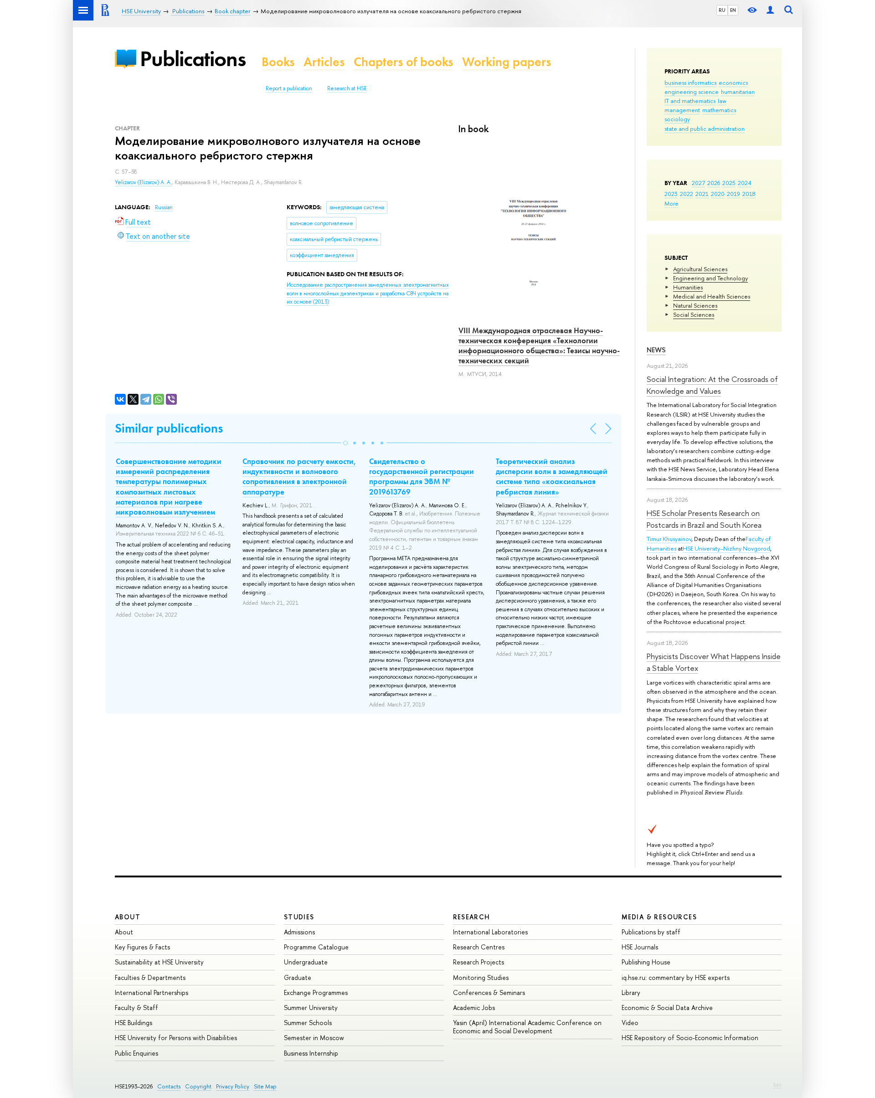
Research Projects (478, 962)
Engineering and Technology (710, 278)
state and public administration (704, 128)
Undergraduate (306, 962)
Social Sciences (693, 314)
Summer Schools (308, 1022)
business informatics (690, 82)
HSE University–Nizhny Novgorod (726, 548)
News (656, 350)
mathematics (719, 110)
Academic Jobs (474, 1007)
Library (631, 992)
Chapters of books (403, 62)
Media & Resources (659, 916)
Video (630, 1022)
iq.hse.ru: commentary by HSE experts (676, 977)
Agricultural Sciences (700, 269)
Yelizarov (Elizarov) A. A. (143, 182)
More (671, 203)
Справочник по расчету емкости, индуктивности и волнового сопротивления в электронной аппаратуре (299, 476)
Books (278, 62)
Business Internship (311, 1053)
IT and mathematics (689, 101)
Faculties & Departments (150, 977)
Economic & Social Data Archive (667, 1007)
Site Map (265, 1086)
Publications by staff (651, 932)
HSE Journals (640, 947)
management (682, 110)
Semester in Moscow (314, 1037)
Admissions (299, 932)
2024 (744, 183)
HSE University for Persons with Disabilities (176, 1037)
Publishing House (646, 962)
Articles (324, 62)
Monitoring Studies (481, 977)
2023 (671, 194)
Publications (193, 58)
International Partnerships (151, 992)
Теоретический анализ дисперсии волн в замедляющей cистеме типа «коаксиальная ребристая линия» (551, 476)
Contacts (168, 1086)
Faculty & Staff (136, 1007)
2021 (702, 194)
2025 (729, 183)
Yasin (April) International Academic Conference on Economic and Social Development (527, 1026)
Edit (777, 1085)
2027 (698, 183)
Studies (299, 916)
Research (471, 916)
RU (722, 10)
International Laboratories (490, 932)
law (722, 101)
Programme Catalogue (316, 947)
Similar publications (169, 428)
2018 (749, 194)
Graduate (297, 977)
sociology (677, 119)
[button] (345, 443)
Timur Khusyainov (669, 539)
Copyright (198, 1086)
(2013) (368, 293)
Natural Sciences (695, 305)
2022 (686, 194)
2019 (733, 194)
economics (733, 82)
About (127, 916)
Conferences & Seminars (489, 992)
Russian (164, 207)
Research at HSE (347, 88)
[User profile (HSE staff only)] (770, 10)
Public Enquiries (136, 1053)
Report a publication (289, 88)
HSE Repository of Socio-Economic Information (690, 1037)
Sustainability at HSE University (159, 962)
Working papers (506, 62)
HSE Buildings (133, 1022)
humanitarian (738, 92)
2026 (713, 183)
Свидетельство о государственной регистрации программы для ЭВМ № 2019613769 (421, 476)
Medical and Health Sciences (711, 296)
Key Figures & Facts (142, 947)
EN (733, 10)
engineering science (691, 92)
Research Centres (478, 947)
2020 (718, 194)
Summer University (311, 1007)
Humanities (688, 287)
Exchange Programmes (316, 992)
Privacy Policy (232, 1086)
